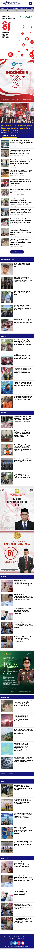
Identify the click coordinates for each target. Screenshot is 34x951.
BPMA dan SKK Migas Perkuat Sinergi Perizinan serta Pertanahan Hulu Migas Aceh (22, 802)
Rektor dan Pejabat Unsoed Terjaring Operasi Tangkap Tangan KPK (23, 460)
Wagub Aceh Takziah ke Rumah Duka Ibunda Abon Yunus (22, 293)
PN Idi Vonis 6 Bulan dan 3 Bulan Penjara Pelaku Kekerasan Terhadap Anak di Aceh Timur (23, 639)
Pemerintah (24, 8)
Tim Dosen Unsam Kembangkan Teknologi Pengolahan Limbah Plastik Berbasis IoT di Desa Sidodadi (23, 830)
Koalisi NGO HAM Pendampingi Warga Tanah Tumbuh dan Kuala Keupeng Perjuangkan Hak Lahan (23, 597)
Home (2, 8)
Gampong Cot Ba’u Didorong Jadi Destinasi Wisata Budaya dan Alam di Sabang (23, 787)
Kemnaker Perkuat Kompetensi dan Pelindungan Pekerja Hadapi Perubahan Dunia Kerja (23, 583)
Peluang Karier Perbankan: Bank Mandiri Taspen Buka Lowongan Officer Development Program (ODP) (23, 816)
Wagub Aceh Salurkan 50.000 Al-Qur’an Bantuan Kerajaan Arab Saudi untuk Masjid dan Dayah (23, 280)
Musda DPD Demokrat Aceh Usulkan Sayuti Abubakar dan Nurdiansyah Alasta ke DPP (23, 384)
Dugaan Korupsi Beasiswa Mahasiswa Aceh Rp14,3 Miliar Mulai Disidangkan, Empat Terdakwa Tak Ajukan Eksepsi (22, 433)
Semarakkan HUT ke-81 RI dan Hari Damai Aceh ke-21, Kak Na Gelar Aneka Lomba (23, 321)
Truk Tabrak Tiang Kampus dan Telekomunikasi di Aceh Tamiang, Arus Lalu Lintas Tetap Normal (23, 731)
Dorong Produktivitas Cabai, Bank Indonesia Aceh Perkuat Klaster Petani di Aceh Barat (23, 844)
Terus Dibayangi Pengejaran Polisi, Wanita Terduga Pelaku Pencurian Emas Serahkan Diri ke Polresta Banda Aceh (23, 448)
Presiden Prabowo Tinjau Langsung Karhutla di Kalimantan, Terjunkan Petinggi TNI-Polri (22, 611)
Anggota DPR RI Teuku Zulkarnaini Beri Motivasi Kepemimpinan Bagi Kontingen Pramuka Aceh (22, 356)
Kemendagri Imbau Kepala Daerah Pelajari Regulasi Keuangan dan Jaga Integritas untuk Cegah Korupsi (22, 371)
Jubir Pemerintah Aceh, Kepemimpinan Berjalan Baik (22, 265)
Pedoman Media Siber (23, 937)
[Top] (31, 948)
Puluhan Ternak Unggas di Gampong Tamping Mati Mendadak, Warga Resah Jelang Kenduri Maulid (23, 703)
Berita (9, 8)
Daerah (15, 8)
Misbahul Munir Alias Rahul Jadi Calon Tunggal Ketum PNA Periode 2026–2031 (23, 398)
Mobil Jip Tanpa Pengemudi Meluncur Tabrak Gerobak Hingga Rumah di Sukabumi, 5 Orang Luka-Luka (23, 759)
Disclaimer (11, 938)
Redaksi (6, 937)
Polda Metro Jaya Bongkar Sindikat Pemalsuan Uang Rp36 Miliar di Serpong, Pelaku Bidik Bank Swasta (22, 419)
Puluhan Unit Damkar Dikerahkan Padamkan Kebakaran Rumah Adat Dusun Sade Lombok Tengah (22, 718)
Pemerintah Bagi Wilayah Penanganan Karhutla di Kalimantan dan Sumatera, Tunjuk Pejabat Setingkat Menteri (23, 343)
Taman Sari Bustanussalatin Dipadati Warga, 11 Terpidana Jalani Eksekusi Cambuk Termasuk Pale (23, 475)
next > (17, 252)
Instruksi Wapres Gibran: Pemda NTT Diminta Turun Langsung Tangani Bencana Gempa (23, 625)
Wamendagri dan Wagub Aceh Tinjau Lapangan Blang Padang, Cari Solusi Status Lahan (22, 308)
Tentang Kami (13, 937)
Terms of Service (20, 938)
